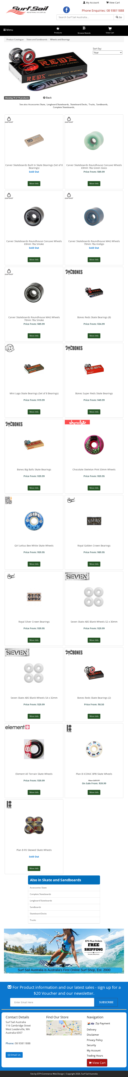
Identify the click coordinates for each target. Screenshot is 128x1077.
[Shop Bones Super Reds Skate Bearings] (94, 357)
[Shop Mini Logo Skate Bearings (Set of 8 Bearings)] (34, 352)
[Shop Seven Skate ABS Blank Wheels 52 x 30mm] (94, 585)
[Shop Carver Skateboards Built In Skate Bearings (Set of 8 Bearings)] (34, 126)
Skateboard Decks (78, 104)
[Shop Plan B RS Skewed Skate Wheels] (34, 814)
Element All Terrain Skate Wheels (34, 773)
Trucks (92, 104)
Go (120, 17)
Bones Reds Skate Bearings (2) (94, 697)
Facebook (66, 9)
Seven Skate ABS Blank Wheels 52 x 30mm (94, 621)
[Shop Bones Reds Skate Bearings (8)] (94, 281)
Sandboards (102, 104)
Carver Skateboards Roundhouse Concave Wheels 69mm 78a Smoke (34, 243)
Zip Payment (102, 1023)
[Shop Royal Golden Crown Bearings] (94, 509)
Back (48, 97)
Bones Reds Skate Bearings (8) (94, 317)
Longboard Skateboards (58, 104)
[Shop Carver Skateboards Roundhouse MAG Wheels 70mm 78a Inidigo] (94, 205)
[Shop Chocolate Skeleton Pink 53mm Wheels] (94, 433)
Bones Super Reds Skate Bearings (94, 393)
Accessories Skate (36, 104)
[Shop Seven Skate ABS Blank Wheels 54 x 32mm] (34, 661)
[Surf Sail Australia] (64, 1027)
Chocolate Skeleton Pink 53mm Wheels (94, 469)
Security (91, 1045)
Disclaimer (93, 1034)
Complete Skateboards (63, 107)
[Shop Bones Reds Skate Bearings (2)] (94, 662)
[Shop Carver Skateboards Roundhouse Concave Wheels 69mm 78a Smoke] (34, 205)
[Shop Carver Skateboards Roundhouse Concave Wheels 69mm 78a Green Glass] (94, 129)
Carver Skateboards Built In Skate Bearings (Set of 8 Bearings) (34, 166)
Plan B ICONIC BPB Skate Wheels (94, 773)
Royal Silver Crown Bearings (34, 621)
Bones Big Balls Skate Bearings (34, 469)
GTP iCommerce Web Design (50, 1073)
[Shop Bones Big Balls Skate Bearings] (34, 429)
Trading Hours (95, 1055)
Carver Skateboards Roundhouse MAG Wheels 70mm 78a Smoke (34, 319)
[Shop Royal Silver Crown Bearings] (34, 586)
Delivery (91, 1029)
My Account (92, 2)
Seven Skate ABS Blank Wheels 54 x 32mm (34, 697)
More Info (34, 183)
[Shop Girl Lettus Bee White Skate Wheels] (34, 509)
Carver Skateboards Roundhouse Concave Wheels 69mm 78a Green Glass (94, 166)
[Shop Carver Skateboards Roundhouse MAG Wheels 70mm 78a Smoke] (34, 281)
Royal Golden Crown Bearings (94, 545)
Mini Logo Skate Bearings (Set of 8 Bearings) (34, 393)
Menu (9, 29)
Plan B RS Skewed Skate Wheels (34, 850)
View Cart (99, 1063)
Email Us (15, 1054)
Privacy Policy (95, 1040)
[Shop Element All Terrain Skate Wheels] (34, 738)
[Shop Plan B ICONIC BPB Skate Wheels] (94, 738)
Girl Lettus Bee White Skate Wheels (34, 545)
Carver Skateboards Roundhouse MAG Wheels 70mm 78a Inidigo (94, 243)
